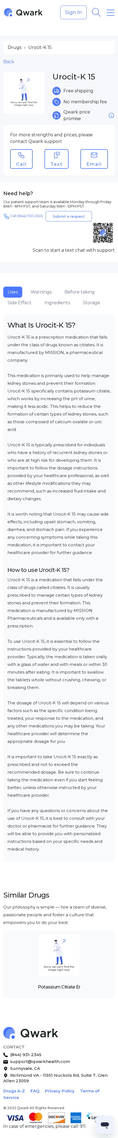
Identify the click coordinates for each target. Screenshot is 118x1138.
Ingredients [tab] (57, 302)
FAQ (35, 1090)
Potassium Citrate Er (59, 987)
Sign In (73, 12)
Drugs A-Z (14, 1090)
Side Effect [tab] (20, 302)
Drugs (14, 47)
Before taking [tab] (79, 292)
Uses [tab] (13, 292)
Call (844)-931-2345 (26, 216)
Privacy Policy (60, 1090)
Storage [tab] (91, 302)
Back (8, 61)
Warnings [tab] (41, 292)
